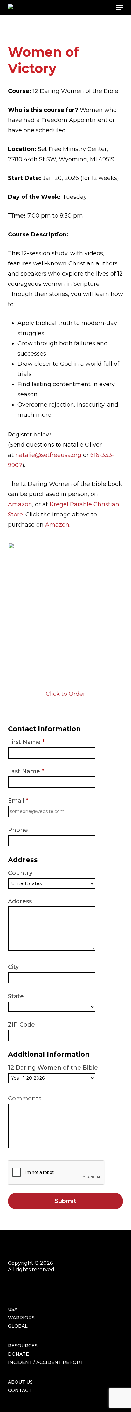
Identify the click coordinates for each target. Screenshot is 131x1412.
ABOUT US (20, 1382)
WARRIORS (21, 1318)
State (16, 996)
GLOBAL (18, 1326)
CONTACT (19, 1390)
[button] (119, 7)
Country (20, 872)
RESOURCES (23, 1346)
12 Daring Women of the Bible (53, 1067)
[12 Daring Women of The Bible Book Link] (65, 547)
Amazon (20, 504)
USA (12, 1309)
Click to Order (65, 693)
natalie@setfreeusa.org (48, 454)
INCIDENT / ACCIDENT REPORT (45, 1362)
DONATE (18, 1354)
